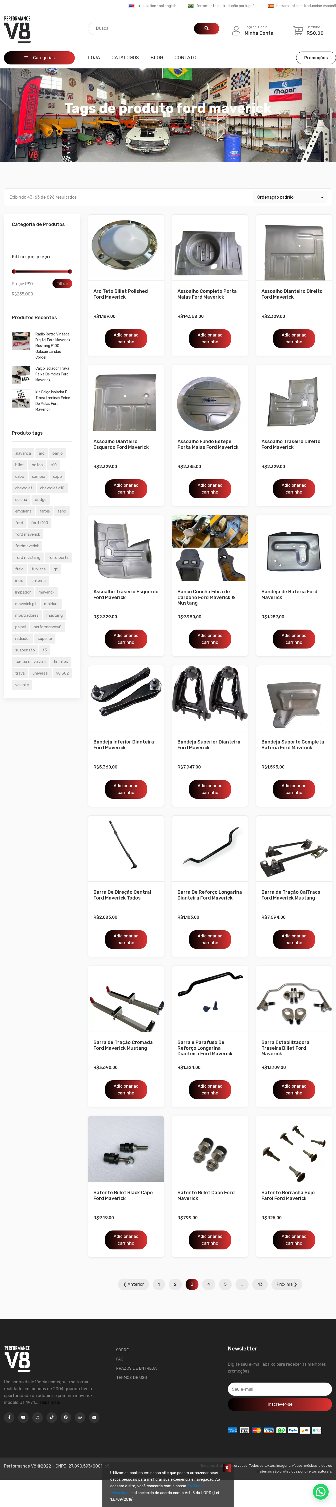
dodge (40, 499)
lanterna (38, 580)
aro (42, 453)
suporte (45, 638)
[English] (131, 6)
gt (56, 569)
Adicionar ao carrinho (126, 338)
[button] (321, 1492)
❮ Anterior (133, 1284)
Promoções (316, 57)
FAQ (119, 1359)
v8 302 (62, 673)
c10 (54, 465)
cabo (19, 476)
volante (22, 684)
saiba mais (49, 1402)
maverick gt (25, 603)
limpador (23, 592)
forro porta (58, 557)
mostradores (27, 615)
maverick (46, 592)
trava (20, 673)
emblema (23, 511)
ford (19, 522)
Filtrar (62, 283)
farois (44, 511)
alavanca (23, 453)
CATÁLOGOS (125, 58)
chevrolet (23, 488)
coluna (21, 499)
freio (19, 569)
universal (40, 673)
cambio (38, 476)
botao (37, 465)
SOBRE (122, 1350)
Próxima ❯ (287, 1284)
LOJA (94, 58)
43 (260, 1284)
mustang (54, 615)
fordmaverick (27, 546)
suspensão (25, 650)
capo (57, 476)
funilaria (39, 569)
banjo (57, 453)
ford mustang (27, 557)
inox (19, 580)
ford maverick (27, 534)
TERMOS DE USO (131, 1377)
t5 (45, 650)
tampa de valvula (30, 661)
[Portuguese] (190, 6)
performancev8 (47, 627)
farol (62, 511)
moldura (51, 603)
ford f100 (39, 522)
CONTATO (185, 58)
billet (19, 465)
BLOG (156, 58)
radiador (22, 638)
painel (20, 627)
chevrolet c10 (52, 488)
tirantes (61, 661)
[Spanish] (270, 6)
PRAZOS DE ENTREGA (136, 1368)
